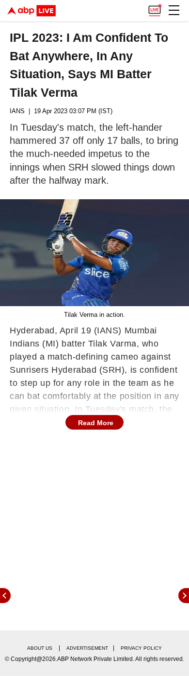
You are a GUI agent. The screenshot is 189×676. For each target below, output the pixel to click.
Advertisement (87, 648)
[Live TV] (154, 8)
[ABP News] (183, 595)
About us (39, 648)
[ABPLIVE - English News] (31, 11)
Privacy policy (141, 648)
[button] (174, 10)
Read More (95, 423)
